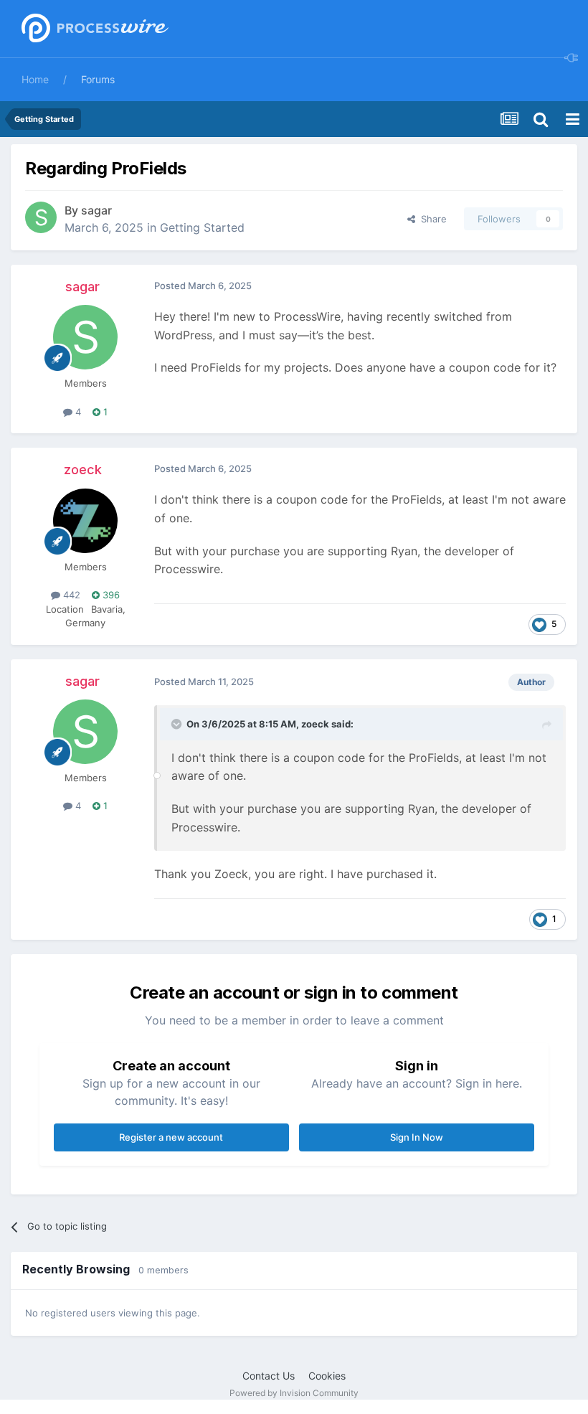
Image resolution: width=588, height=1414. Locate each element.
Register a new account (171, 1137)
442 (70, 594)
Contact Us (268, 1376)
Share (431, 219)
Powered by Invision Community (294, 1392)
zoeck (83, 469)
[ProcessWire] (93, 29)
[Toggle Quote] (177, 724)
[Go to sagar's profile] (41, 217)
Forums (98, 79)
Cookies (327, 1376)
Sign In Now (416, 1137)
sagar (96, 210)
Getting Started (202, 227)
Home (35, 79)
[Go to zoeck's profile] (85, 521)
